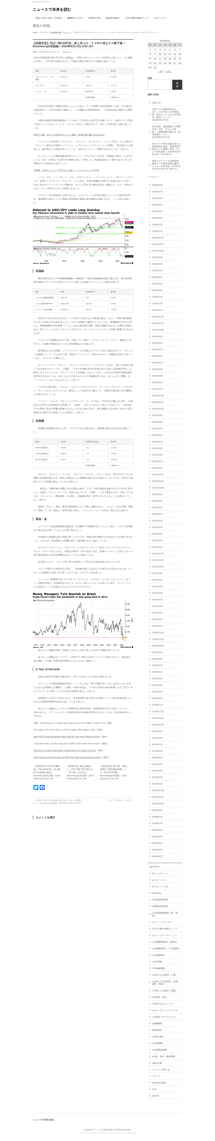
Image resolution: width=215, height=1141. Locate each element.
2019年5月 (157, 757)
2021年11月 (158, 560)
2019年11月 (158, 718)
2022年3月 (157, 534)
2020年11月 (158, 639)
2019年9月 (157, 731)
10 (160, 54)
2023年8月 (157, 422)
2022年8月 (157, 501)
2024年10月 (158, 330)
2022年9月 (157, 494)
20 (175, 58)
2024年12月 (158, 316)
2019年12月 (158, 711)
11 (165, 54)
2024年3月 (157, 376)
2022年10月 (158, 487)
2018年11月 (158, 797)
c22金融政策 (158, 955)
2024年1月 (157, 389)
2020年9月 (157, 652)
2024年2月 (157, 382)
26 (170, 63)
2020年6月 (157, 672)
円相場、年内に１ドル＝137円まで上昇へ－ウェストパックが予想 (66, 170)
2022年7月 (157, 507)
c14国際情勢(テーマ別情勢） (166, 948)
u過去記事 (157, 1063)
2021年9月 (157, 573)
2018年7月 (157, 823)
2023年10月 (158, 409)
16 (155, 58)
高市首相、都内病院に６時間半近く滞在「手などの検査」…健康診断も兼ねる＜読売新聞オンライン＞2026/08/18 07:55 (166, 131)
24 (160, 63)
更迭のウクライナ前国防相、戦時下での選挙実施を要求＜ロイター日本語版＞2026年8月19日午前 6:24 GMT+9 (166, 165)
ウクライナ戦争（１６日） (120, 800)
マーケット (67, 32)
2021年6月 (157, 593)
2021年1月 (157, 626)
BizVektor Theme (108, 1133)
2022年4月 (157, 527)
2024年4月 (157, 369)
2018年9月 (157, 810)
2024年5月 (157, 362)
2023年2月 (157, 461)
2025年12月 (158, 237)
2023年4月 (157, 448)
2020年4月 (157, 685)
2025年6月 (157, 277)
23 (155, 63)
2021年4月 (157, 606)
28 (179, 63)
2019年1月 (157, 784)
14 (179, 54)
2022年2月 (157, 540)
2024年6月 (157, 356)
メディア (156, 1076)
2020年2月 (157, 698)
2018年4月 (157, 843)
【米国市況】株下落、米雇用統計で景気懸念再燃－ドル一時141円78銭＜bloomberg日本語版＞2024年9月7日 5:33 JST (113, 772)
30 (155, 67)
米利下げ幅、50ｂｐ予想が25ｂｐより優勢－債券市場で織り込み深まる (69, 135)
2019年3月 (157, 770)
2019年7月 (157, 744)
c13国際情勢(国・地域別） (165, 942)
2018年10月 (158, 803)
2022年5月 (157, 520)
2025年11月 (158, 244)
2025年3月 (157, 297)
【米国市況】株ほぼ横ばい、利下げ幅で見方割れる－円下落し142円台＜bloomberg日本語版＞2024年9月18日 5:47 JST (80, 772)
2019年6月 (157, 751)
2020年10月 (158, 645)
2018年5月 (157, 836)
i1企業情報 (157, 1043)
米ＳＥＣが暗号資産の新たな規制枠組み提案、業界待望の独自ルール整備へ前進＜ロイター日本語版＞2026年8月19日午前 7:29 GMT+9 (166, 149)
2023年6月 (157, 435)
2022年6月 (157, 514)
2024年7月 (157, 349)
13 (175, 54)
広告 (154, 1089)
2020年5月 (157, 678)
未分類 (155, 1096)
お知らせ (156, 102)
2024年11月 (158, 323)
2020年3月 (157, 691)
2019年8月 (157, 738)
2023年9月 (157, 415)
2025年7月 (157, 270)
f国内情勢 (156, 1030)
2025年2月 (157, 303)
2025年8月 (157, 264)
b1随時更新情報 (160, 906)
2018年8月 (157, 817)
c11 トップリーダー (162, 922)
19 (170, 58)
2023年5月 (157, 441)
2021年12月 (158, 553)
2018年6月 (157, 830)
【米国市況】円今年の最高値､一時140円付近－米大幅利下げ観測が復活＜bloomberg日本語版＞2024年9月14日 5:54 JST (47, 772)
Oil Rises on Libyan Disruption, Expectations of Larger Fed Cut (65, 750)
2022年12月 (158, 474)
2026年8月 (157, 185)
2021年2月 (157, 619)
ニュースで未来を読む (52, 9)
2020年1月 (157, 705)
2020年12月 (158, 632)
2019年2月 (157, 777)
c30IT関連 (157, 961)
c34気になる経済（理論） (165, 990)
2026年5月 (157, 205)
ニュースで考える (161, 1069)
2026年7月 (157, 191)
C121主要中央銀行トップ (164, 928)
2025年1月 (157, 310)
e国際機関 (157, 1023)
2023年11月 (158, 402)
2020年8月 (157, 659)
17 (160, 58)
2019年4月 (157, 764)
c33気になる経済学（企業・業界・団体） (166, 982)
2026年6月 (157, 198)
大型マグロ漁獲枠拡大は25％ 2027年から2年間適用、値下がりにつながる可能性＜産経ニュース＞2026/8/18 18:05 (166, 114)
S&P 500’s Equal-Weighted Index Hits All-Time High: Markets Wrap (67, 736)
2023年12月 (158, 395)
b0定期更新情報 (55, 32)
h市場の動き (158, 1036)
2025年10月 (158, 251)
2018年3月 (157, 849)
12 (170, 54)
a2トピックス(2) (160, 886)
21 (179, 58)
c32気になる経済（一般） (165, 975)
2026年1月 (157, 231)
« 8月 (160, 71)
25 (165, 63)
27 (175, 63)
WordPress (93, 1133)
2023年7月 (157, 428)
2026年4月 (157, 211)
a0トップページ (160, 873)
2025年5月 (157, 283)
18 (165, 58)
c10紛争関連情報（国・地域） (165, 914)
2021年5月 (157, 599)
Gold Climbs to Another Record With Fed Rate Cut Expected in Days (67, 757)
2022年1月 (157, 547)
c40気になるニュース (162, 1003)
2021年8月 (157, 580)
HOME (35, 32)
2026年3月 (157, 218)
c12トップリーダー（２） (165, 935)
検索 (177, 85)
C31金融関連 (158, 968)
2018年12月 (158, 790)
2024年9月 (157, 336)
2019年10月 (158, 724)
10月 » (168, 71)
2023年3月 (157, 455)
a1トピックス (159, 880)
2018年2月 (157, 856)
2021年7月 (157, 586)
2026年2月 (157, 224)
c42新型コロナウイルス (163, 1017)
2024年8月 (157, 343)
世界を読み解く (159, 1083)
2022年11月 (158, 481)
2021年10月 (158, 566)
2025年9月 (157, 257)
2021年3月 (157, 613)
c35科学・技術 (159, 997)
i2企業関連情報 (159, 1050)
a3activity (156, 893)
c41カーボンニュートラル (165, 1010)
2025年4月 (157, 290)
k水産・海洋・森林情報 (163, 1056)
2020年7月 (157, 665)
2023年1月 (157, 468)
